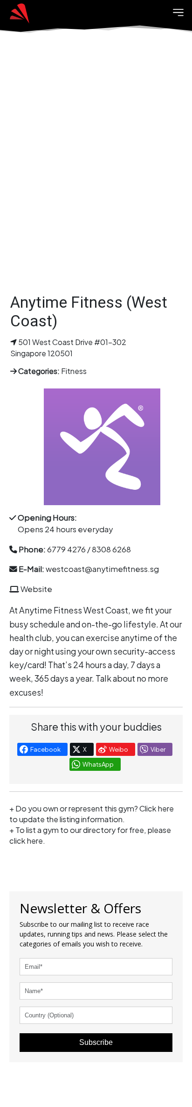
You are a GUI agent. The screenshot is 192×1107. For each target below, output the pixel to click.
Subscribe (96, 1042)
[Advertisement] (96, 171)
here (35, 841)
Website (36, 589)
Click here (156, 808)
